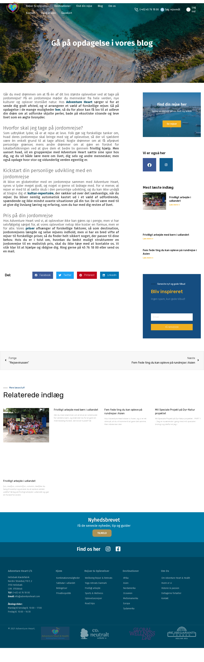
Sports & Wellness (94, 593)
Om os (112, 5)
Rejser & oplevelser (37, 5)
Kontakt (30, 12)
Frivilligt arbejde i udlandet (19, 480)
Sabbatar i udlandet (65, 583)
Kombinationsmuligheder (68, 578)
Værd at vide (48, 12)
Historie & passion (170, 588)
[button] (102, 533)
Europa (126, 603)
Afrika (125, 578)
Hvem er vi (166, 583)
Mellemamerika (130, 598)
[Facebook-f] (149, 164)
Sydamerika (128, 608)
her (57, 110)
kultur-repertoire (41, 193)
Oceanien (127, 593)
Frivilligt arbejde (92, 588)
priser (31, 228)
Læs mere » (174, 205)
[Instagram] (166, 164)
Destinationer (62, 5)
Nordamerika (129, 588)
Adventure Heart (80, 102)
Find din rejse (84, 5)
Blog (100, 5)
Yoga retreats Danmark (96, 583)
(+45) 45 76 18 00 (149, 9)
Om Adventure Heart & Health (175, 578)
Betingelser (61, 588)
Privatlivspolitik (63, 593)
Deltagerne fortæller (171, 593)
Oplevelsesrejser (93, 598)
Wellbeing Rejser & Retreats (98, 578)
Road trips (90, 603)
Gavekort (66, 12)
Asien (125, 583)
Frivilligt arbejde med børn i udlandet (166, 234)
